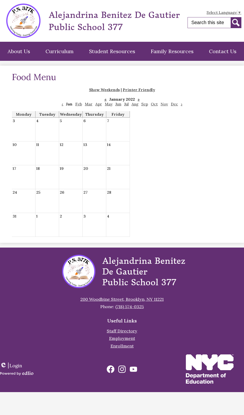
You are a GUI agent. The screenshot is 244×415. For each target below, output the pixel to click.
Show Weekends (104, 89)
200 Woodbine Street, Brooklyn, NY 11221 (122, 299)
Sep (144, 104)
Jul (126, 104)
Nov (164, 104)
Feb (78, 104)
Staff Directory (122, 331)
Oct (154, 104)
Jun (118, 104)
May (108, 104)
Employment (122, 338)
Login (12, 365)
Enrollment (122, 346)
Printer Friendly (139, 89)
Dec (174, 104)
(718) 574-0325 (129, 306)
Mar (88, 104)
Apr (98, 104)
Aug (135, 104)
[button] (18, 51)
